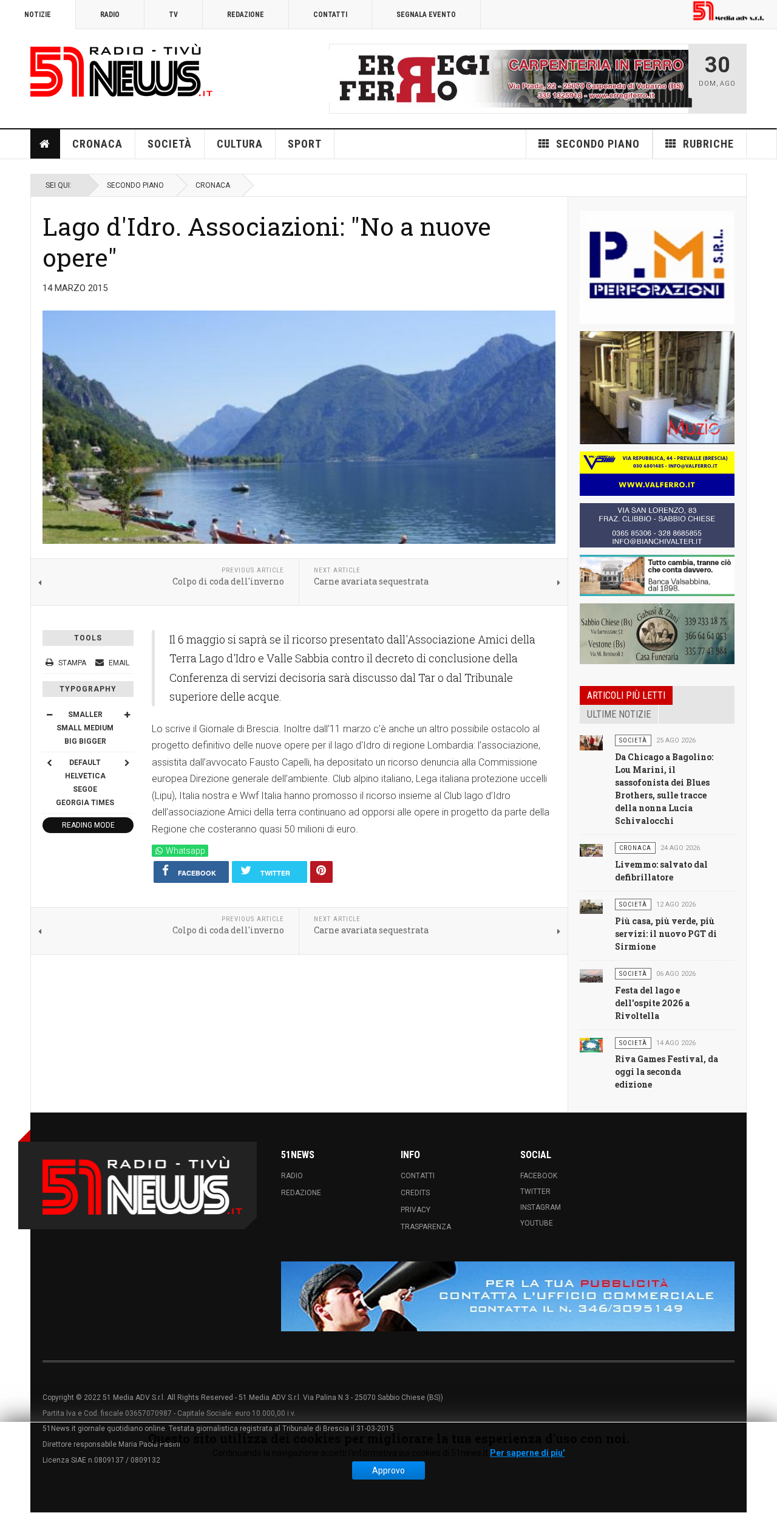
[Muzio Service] (657, 387)
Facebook (538, 1176)
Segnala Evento (426, 14)
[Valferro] (657, 473)
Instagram (540, 1207)
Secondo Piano (135, 185)
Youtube (536, 1223)
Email (118, 663)
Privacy (415, 1210)
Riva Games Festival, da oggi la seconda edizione (666, 1071)
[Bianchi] (657, 525)
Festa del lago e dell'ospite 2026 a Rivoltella (652, 1002)
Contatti (330, 14)
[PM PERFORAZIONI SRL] (657, 267)
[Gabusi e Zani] (657, 633)
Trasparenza (426, 1227)
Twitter (535, 1191)
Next (675, 78)
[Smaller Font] (49, 714)
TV (173, 14)
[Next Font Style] (127, 762)
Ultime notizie (619, 714)
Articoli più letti (626, 695)
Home (45, 144)
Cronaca (97, 143)
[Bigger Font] (127, 714)
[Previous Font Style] (49, 762)
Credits (415, 1193)
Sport (305, 143)
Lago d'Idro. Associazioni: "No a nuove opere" (266, 241)
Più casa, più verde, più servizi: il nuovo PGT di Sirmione (666, 933)
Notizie (37, 14)
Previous (342, 78)
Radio (110, 14)
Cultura (240, 143)
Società (170, 143)
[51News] (121, 70)
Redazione (245, 14)
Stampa (72, 663)
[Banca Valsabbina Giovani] (657, 575)
